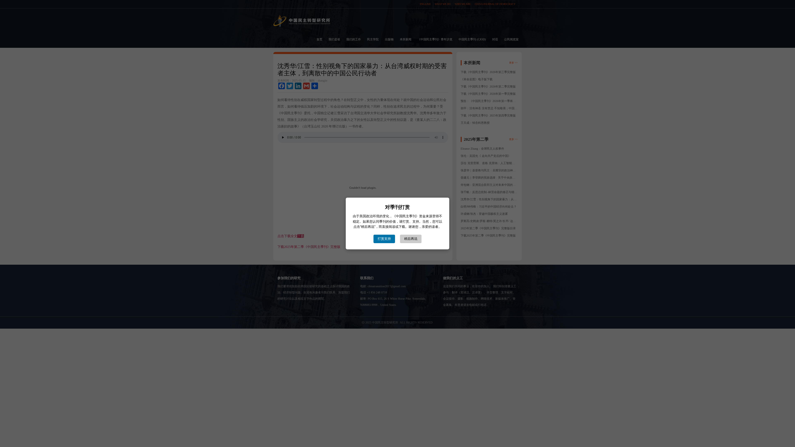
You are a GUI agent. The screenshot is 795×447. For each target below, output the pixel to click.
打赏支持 (384, 238)
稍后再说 (410, 238)
